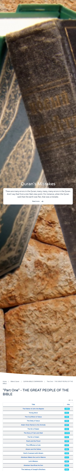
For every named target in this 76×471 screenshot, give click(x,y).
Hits (68, 404)
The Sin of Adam (33, 437)
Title (33, 404)
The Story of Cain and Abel (33, 433)
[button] (4, 4)
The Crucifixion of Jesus (33, 417)
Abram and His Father (33, 449)
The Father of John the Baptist (33, 409)
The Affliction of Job (33, 445)
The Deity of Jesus (33, 421)
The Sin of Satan (33, 429)
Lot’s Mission (33, 461)
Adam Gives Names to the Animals (33, 425)
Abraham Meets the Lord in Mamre (33, 457)
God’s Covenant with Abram (33, 453)
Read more (36, 201)
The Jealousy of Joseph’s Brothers (33, 469)
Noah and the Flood (33, 441)
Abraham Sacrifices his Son (33, 465)
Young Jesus (33, 413)
